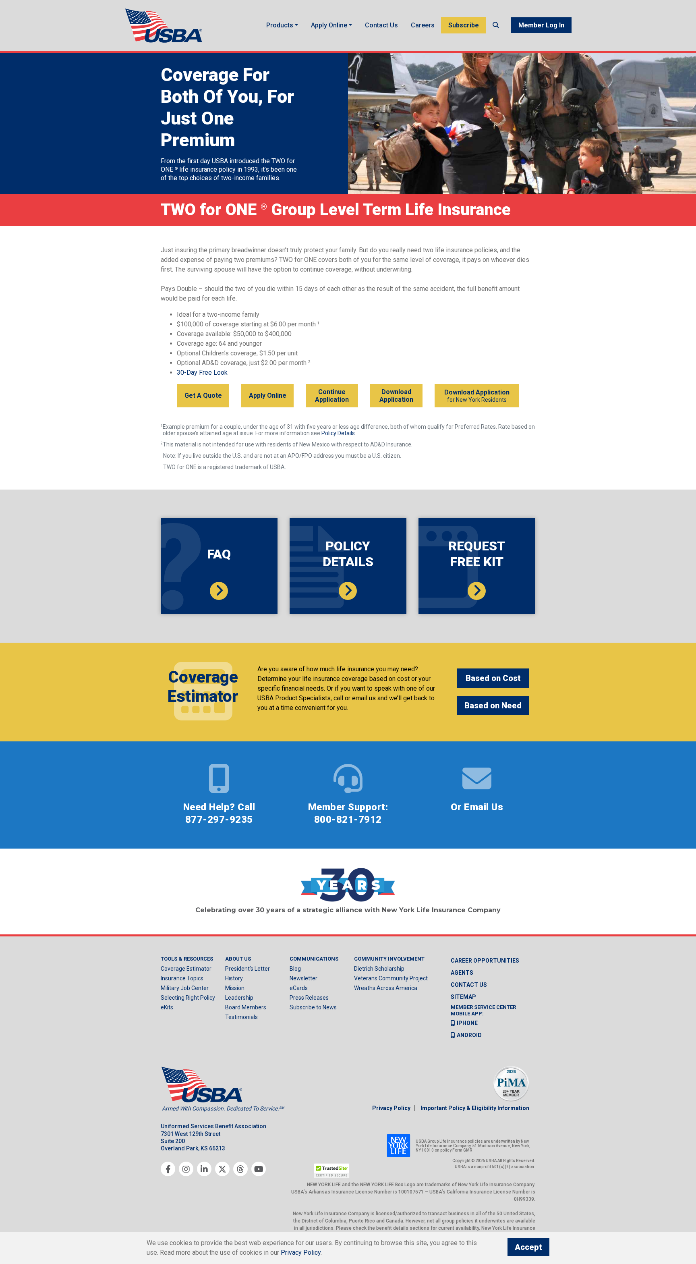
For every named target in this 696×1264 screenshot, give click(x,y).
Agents (462, 972)
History (234, 978)
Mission (234, 988)
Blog (295, 968)
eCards (299, 988)
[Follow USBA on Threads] (240, 1169)
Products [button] (279, 25)
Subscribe (463, 25)
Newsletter (303, 978)
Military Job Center (185, 988)
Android (469, 1035)
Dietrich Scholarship (379, 968)
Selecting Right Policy (188, 997)
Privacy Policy (391, 1108)
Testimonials (241, 1017)
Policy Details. (338, 433)
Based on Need (493, 705)
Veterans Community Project (391, 978)
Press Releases (309, 997)
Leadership (239, 997)
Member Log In (541, 25)
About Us (238, 959)
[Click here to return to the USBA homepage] (164, 25)
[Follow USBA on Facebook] (168, 1169)
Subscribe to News (313, 1007)
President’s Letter (247, 968)
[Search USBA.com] (495, 25)
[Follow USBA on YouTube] (258, 1169)
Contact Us (381, 25)
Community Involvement (389, 959)
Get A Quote (203, 395)
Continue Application (332, 395)
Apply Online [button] (329, 25)
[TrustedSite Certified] (332, 1170)
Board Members (245, 1007)
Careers (423, 25)
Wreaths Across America (385, 988)
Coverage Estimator (186, 968)
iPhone (467, 1023)
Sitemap (463, 997)
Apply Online (267, 395)
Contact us (469, 985)
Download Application (396, 395)
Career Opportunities (485, 960)
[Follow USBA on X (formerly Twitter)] (222, 1169)
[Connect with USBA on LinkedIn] (204, 1169)
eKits (167, 1007)
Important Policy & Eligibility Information (474, 1108)
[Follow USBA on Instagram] (186, 1169)
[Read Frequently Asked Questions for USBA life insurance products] (219, 591)
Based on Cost (493, 678)
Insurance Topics (182, 978)
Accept (528, 1247)
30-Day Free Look (202, 372)
